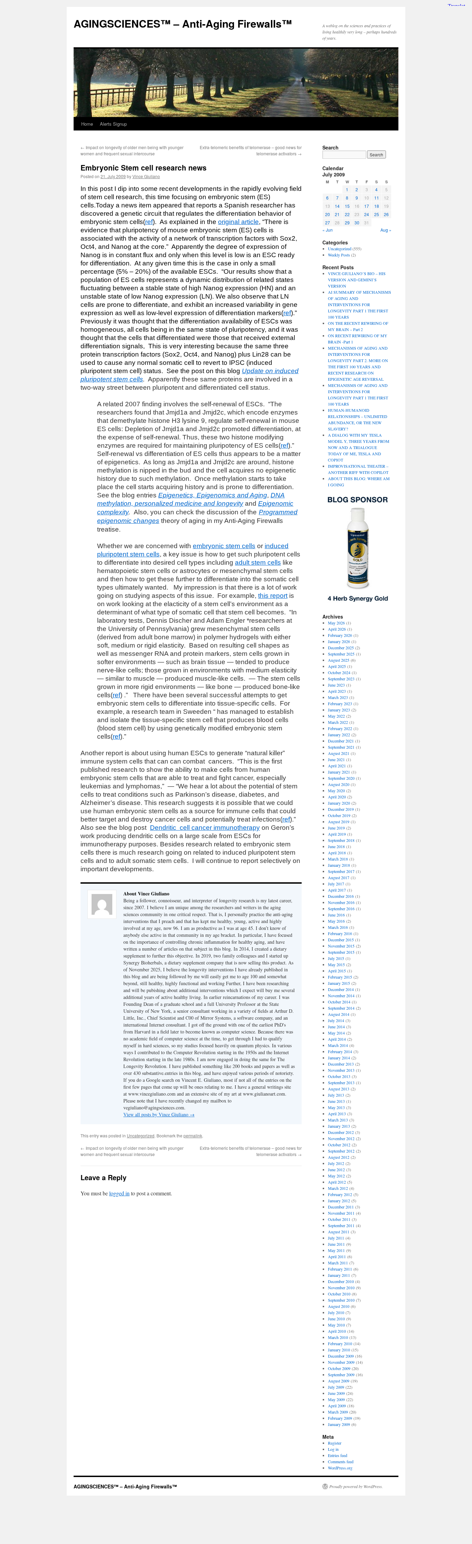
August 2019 (338, 821)
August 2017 (338, 877)
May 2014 (336, 1033)
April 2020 (337, 796)
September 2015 (341, 952)
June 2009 (336, 1393)
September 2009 (341, 1374)
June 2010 (336, 1318)
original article (238, 221)
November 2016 (341, 902)
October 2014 (339, 1001)
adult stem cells (258, 562)
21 (337, 214)
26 (386, 214)
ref (149, 221)
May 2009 (336, 1399)
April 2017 (337, 890)
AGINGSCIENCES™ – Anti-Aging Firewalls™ (183, 23)
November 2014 (341, 995)
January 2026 (339, 641)
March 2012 (338, 1188)
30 (357, 222)
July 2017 (336, 883)
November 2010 (341, 1287)
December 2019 (341, 809)
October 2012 (339, 1144)
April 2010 (337, 1331)
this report (272, 595)
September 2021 (341, 747)
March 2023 (338, 697)
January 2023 (339, 709)
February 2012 (340, 1194)
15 (347, 206)
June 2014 (336, 1026)
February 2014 (340, 1051)
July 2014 (336, 1020)
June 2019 (336, 828)
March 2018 (338, 859)
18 (376, 206)
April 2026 (337, 629)
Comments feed (340, 1461)
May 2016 (336, 921)
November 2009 (341, 1362)
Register (334, 1443)
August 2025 (338, 660)
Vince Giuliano (146, 176)
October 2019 (339, 815)
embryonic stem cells (224, 546)
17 (366, 206)
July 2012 (336, 1163)
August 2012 (338, 1157)
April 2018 (337, 852)
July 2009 (336, 1387)
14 (337, 206)
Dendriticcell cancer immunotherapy (205, 827)
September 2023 (341, 678)
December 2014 (341, 989)
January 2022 (339, 734)
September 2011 (341, 1225)
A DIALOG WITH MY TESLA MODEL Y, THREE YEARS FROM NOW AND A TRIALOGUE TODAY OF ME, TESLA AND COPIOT (358, 447)
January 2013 (339, 1126)
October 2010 (339, 1294)
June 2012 (336, 1169)
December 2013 (341, 1064)
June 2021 (336, 759)
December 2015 (341, 939)
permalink (192, 1135)
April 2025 (337, 666)
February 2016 (340, 933)
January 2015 (339, 983)
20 (327, 214)
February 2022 (340, 728)
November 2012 (341, 1138)
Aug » (385, 230)
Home (87, 123)
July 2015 (336, 958)
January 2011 (339, 1275)
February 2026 (340, 635)
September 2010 (341, 1300)
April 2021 (337, 765)
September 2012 (341, 1151)
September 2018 (341, 840)
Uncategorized (140, 1135)
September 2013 (341, 1082)
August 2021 (338, 753)
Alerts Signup (113, 123)
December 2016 (341, 896)
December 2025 (341, 647)
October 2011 (339, 1219)
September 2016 (341, 908)
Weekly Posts (339, 255)
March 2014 (338, 1045)
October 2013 (339, 1076)
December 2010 (341, 1281)
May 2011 (336, 1250)
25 (376, 214)
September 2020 (341, 778)
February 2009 (340, 1418)
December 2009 (341, 1356)
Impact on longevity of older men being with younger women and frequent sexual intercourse (132, 150)
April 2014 (337, 1039)
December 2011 (341, 1207)
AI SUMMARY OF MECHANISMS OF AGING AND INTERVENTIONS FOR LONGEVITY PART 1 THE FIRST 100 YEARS (359, 304)
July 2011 (336, 1238)
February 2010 (340, 1343)
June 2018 (336, 846)
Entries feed (337, 1455)
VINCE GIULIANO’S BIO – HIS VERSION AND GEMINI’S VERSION (357, 280)
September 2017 (341, 871)
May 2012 (336, 1175)
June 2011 (336, 1244)
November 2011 (341, 1213)
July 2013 (336, 1095)
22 (347, 214)
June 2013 (336, 1101)
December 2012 (341, 1132)
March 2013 (338, 1120)
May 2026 (336, 622)
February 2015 (340, 977)
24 (366, 214)
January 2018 (339, 865)
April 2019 (337, 834)
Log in (333, 1449)
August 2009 (338, 1380)
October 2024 (339, 672)
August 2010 (338, 1306)
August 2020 (338, 784)
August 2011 (338, 1231)
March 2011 (338, 1262)
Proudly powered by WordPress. (356, 1486)
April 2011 (337, 1256)
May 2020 (336, 790)
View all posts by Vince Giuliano (159, 1114)
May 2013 (336, 1107)
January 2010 (339, 1349)
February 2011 (340, 1269)
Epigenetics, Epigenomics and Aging (212, 495)
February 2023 (340, 703)
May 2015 (336, 964)
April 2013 (337, 1113)
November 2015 (341, 946)
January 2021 (339, 772)
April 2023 (337, 691)
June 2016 (336, 914)
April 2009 (337, 1405)
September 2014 (341, 1008)
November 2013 (341, 1070)
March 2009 (338, 1412)
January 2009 (339, 1424)
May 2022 (336, 716)
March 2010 (338, 1337)
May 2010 (336, 1325)
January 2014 (339, 1057)
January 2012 (339, 1200)
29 (347, 222)
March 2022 (338, 722)
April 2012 (337, 1182)
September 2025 (341, 654)
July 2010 (336, 1312)
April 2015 (337, 970)
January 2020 (339, 803)
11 (376, 198)
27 (327, 222)
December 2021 (341, 741)
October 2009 (339, 1368)
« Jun (327, 230)
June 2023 (336, 685)
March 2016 (338, 927)
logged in (119, 1193)
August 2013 (338, 1088)
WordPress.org (340, 1467)
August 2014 (338, 1014)
